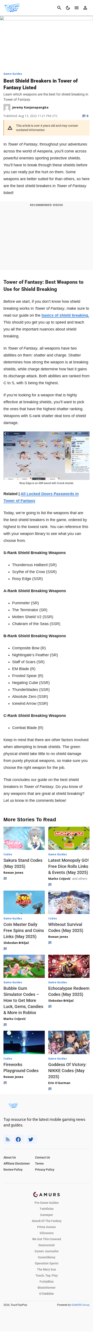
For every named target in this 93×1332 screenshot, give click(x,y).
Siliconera (47, 1233)
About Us (9, 1157)
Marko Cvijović (59, 879)
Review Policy (12, 1169)
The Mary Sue (46, 1269)
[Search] (59, 7)
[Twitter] (31, 1139)
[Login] (85, 7)
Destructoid (46, 1245)
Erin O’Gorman (59, 1083)
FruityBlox (47, 1281)
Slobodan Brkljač (16, 943)
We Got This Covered (46, 1239)
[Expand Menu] (76, 7)
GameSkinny (46, 1257)
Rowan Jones (13, 872)
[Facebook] (19, 1139)
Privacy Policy (44, 1169)
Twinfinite (47, 1208)
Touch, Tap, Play (46, 1275)
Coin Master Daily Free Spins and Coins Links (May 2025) (23, 930)
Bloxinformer (47, 1287)
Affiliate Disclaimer (16, 1163)
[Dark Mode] (68, 7)
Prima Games (46, 1227)
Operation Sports (46, 1263)
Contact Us (42, 1157)
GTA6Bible (46, 1293)
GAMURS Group (80, 1304)
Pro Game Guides (47, 1202)
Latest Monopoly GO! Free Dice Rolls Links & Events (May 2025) (68, 866)
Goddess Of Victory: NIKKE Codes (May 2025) (67, 1070)
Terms (39, 1163)
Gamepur (46, 1215)
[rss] (7, 1139)
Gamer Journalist (47, 1251)
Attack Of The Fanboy (46, 1221)
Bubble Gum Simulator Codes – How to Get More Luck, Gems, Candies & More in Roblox (23, 1000)
